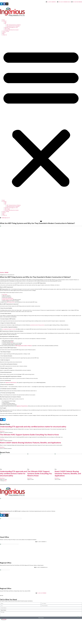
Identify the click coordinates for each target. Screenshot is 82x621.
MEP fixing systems (11, 302)
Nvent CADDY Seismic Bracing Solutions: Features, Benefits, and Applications (30, 442)
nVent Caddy (7, 28)
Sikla (5, 22)
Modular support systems (7, 299)
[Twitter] (4, 419)
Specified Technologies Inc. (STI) (11, 27)
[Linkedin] (1, 4)
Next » (5, 480)
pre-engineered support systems (9, 329)
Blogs (3, 33)
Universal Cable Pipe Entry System (11, 29)
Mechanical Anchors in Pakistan (13, 26)
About (3, 19)
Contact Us (4, 34)
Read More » (2, 431)
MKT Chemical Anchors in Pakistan (14, 24)
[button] (41, 118)
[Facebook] (4, 4)
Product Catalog (5, 31)
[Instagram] (7, 4)
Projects (4, 32)
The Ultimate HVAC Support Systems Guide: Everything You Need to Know (29, 434)
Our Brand (4, 21)
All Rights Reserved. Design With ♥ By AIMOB (12, 595)
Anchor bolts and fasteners (7, 298)
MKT (5, 23)
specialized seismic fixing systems (37, 325)
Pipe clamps (4, 294)
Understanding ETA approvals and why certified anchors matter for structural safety (33, 426)
